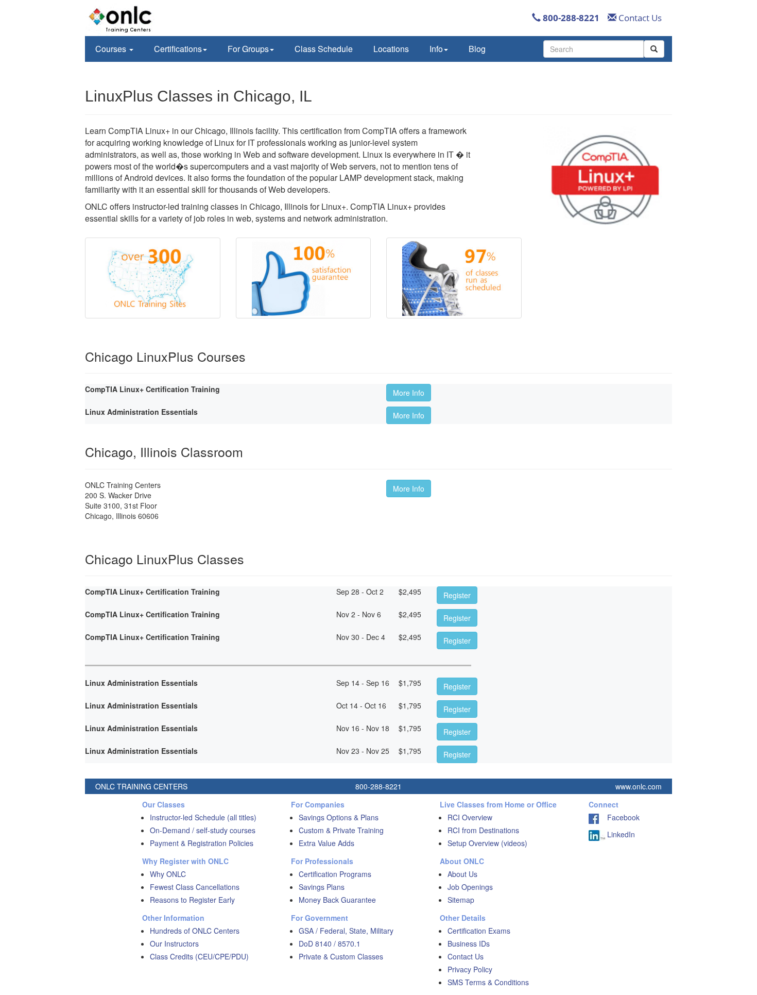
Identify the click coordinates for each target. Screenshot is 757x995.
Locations (391, 49)
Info (436, 49)
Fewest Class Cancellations (194, 887)
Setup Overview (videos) (487, 843)
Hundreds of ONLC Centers (194, 930)
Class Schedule (324, 49)
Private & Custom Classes (341, 956)
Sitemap (461, 900)
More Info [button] (408, 392)
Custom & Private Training (341, 830)
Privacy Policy (470, 969)
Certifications (178, 49)
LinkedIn (620, 834)
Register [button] (457, 595)
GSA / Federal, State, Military (346, 930)
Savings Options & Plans (338, 817)
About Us (462, 874)
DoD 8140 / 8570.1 (329, 943)
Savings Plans (322, 887)
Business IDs (469, 943)
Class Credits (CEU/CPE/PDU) (199, 956)
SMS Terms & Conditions (488, 982)
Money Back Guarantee (337, 900)
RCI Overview (470, 817)
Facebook (619, 817)
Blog (477, 49)
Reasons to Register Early (192, 900)
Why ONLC (168, 874)
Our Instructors (174, 943)
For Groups (248, 49)
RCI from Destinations (483, 830)
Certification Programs (335, 874)
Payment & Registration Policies (201, 843)
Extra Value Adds (326, 843)
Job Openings (470, 887)
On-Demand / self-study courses (202, 830)
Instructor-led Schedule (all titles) (203, 817)
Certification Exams (479, 930)
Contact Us (639, 18)
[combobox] (593, 49)
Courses (111, 49)
